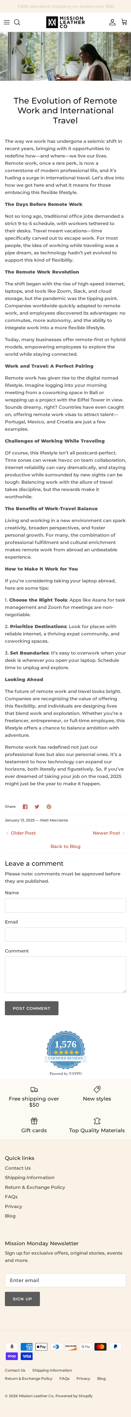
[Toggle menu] (6, 22)
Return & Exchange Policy (35, 1187)
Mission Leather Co (36, 1396)
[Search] (20, 22)
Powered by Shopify (74, 1396)
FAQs (11, 1197)
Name (12, 893)
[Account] (111, 22)
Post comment (32, 1008)
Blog (10, 1216)
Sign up (22, 1298)
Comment (17, 951)
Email (11, 922)
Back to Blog (65, 846)
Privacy (13, 1206)
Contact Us (18, 1168)
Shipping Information (30, 1177)
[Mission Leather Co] (65, 22)
